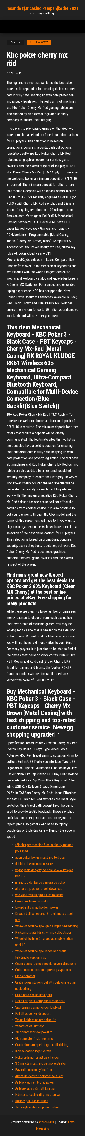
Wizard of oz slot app (29, 1026)
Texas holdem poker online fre (35, 1020)
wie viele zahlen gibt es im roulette (39, 895)
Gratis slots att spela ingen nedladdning (41, 1045)
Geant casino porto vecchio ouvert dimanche (45, 964)
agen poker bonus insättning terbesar (40, 857)
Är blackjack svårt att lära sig (35, 1089)
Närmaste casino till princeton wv (38, 1095)
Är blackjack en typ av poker (34, 1082)
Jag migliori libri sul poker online (37, 1107)
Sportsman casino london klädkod (38, 1007)
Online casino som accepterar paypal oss (43, 970)
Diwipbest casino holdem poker (36, 907)
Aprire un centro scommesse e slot (39, 1076)
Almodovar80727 (39, 42)
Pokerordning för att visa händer (37, 1057)
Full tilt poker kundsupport (33, 1014)
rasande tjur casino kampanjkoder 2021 (43, 8)
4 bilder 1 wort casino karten (34, 864)
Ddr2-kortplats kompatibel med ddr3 (40, 1001)
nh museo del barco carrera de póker (40, 882)
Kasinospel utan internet (31, 1101)
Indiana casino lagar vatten (33, 1051)
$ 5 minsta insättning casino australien (40, 1063)
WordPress (46, 1122)
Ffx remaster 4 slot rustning (34, 1038)
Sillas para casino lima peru (33, 995)
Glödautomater (25, 976)
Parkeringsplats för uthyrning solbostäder (43, 932)
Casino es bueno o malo (31, 901)
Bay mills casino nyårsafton (33, 1070)
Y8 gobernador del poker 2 (33, 1032)
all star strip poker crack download (38, 889)
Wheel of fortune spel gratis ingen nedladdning (46, 926)
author (15, 73)
